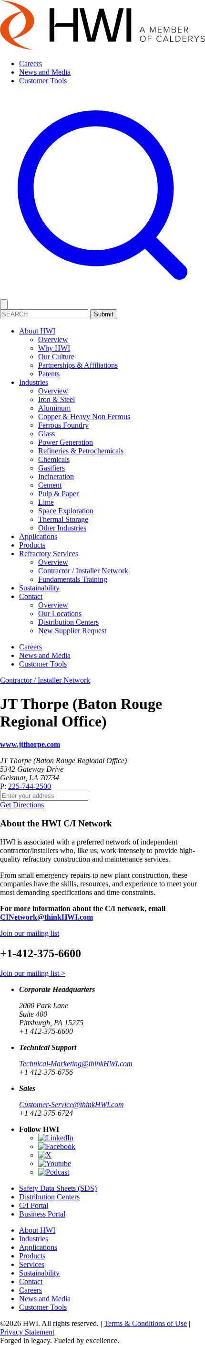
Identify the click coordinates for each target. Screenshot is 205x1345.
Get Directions (22, 805)
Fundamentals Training (72, 579)
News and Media (45, 72)
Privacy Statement (27, 1332)
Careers (30, 63)
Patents (49, 374)
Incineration (56, 476)
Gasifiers (51, 468)
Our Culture (56, 357)
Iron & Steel (56, 399)
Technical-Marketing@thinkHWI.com (76, 1064)
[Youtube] (54, 1163)
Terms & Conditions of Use (145, 1323)
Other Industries (62, 528)
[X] (44, 1155)
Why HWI (54, 348)
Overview (53, 339)
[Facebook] (56, 1146)
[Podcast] (53, 1172)
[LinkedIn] (55, 1138)
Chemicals (54, 459)
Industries (33, 382)
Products (32, 545)
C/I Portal (33, 1205)
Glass (46, 434)
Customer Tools (43, 81)
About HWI (37, 331)
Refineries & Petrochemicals (80, 451)
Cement (50, 485)
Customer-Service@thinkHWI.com (71, 1104)
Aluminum (54, 408)
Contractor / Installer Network (83, 571)
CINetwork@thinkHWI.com (46, 917)
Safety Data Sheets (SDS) (58, 1188)
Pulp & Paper (58, 494)
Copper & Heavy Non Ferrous (84, 416)
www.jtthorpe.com (30, 744)
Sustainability (39, 588)
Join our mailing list (29, 933)
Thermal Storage (63, 519)
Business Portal (42, 1214)
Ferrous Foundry (63, 425)
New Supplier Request (72, 631)
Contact (30, 596)
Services (31, 1264)
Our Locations (60, 613)
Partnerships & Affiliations (78, 365)
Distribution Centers (68, 622)
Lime (46, 502)
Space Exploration (65, 511)
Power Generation (65, 442)
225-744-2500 (29, 786)
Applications (38, 536)
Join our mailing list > (32, 973)
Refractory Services (48, 554)
